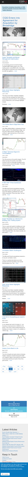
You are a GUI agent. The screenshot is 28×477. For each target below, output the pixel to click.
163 (15, 369)
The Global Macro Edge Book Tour (13, 124)
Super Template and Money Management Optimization (10, 58)
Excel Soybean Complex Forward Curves (12, 437)
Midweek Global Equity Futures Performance (13, 441)
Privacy (14, 461)
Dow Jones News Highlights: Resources (11, 91)
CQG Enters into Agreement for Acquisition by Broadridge (11, 21)
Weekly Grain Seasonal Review (10, 451)
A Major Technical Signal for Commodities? (11, 152)
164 (18, 369)
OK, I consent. (5, 474)
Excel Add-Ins (5, 443)
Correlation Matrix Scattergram (11, 250)
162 (11, 369)
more (15, 71)
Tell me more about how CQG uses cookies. (11, 469)
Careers (4, 460)
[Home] (23, 2)
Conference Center (7, 459)
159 (22, 366)
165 (22, 369)
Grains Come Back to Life (10, 348)
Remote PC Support (7, 462)
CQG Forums (5, 457)
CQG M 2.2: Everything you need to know (13, 317)
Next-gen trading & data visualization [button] (14, 410)
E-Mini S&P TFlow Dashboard (11, 183)
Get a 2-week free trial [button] (14, 404)
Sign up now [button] (14, 415)
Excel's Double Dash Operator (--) (10, 432)
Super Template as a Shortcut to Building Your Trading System (12, 219)
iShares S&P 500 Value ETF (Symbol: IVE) (12, 444)
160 (3, 369)
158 (18, 366)
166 (3, 371)
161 (7, 369)
